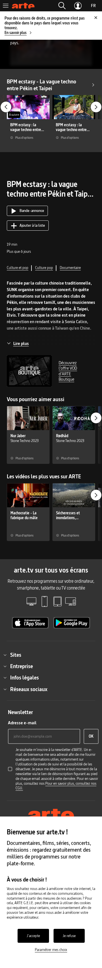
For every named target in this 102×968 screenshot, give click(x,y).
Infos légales (24, 677)
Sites (15, 654)
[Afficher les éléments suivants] (96, 107)
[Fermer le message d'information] (95, 17)
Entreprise (21, 666)
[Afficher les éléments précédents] (6, 107)
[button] (62, 5)
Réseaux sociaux (28, 689)
